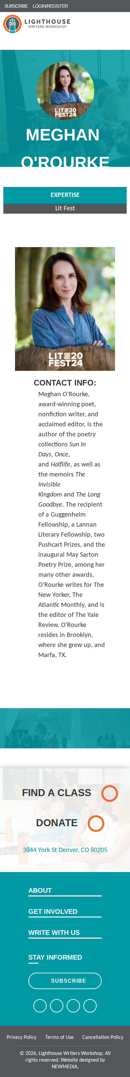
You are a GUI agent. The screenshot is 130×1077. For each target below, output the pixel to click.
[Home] (36, 24)
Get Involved (52, 911)
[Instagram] (73, 1005)
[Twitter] (56, 1005)
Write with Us (54, 932)
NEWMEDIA (64, 1067)
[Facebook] (40, 1005)
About (40, 890)
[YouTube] (90, 1005)
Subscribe (68, 981)
